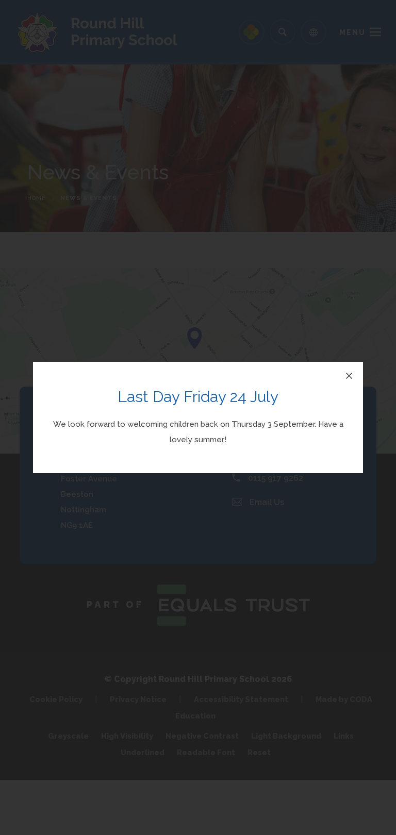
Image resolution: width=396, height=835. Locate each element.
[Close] (349, 375)
